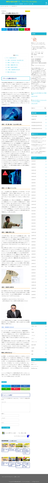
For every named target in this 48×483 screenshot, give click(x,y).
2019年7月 (33, 269)
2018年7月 (33, 297)
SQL (32, 329)
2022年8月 (33, 182)
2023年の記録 (34, 116)
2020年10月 (33, 238)
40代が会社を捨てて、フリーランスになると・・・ (24, 1)
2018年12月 (33, 282)
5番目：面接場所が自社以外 (12, 69)
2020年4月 (33, 257)
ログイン (33, 362)
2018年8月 (33, 294)
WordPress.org (34, 368)
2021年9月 (33, 210)
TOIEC (32, 332)
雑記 (32, 354)
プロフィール (34, 341)
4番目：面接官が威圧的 (11, 67)
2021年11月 (33, 204)
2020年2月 (33, 260)
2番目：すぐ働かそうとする (12, 62)
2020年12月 (33, 232)
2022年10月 (33, 176)
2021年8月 (33, 213)
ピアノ (32, 338)
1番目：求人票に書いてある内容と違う (14, 60)
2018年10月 (33, 288)
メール (3, 418)
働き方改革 (33, 344)
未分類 (32, 347)
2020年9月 (33, 241)
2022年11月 (33, 173)
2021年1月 (33, 229)
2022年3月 (33, 192)
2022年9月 (33, 179)
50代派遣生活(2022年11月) (36, 125)
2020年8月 (33, 244)
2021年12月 (33, 201)
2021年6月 (33, 220)
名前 (2, 413)
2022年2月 (33, 195)
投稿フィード (33, 364)
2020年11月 (33, 235)
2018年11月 (33, 285)
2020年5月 (33, 254)
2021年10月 (33, 207)
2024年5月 (33, 164)
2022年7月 (33, 185)
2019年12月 (33, 266)
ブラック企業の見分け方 (10, 57)
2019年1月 (33, 279)
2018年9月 (33, 291)
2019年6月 (33, 272)
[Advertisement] (15, 42)
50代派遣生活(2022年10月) (36, 128)
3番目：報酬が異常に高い (11, 65)
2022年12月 (33, 170)
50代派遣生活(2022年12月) (36, 122)
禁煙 (32, 351)
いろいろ (33, 335)
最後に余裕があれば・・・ (12, 72)
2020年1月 (33, 263)
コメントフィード (34, 366)
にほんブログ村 (34, 96)
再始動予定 (33, 119)
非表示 (17, 55)
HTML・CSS (34, 326)
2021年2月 (33, 226)
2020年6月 (33, 251)
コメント (3, 402)
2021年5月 (33, 223)
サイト (2, 422)
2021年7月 (33, 216)
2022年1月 (33, 198)
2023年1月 (33, 167)
